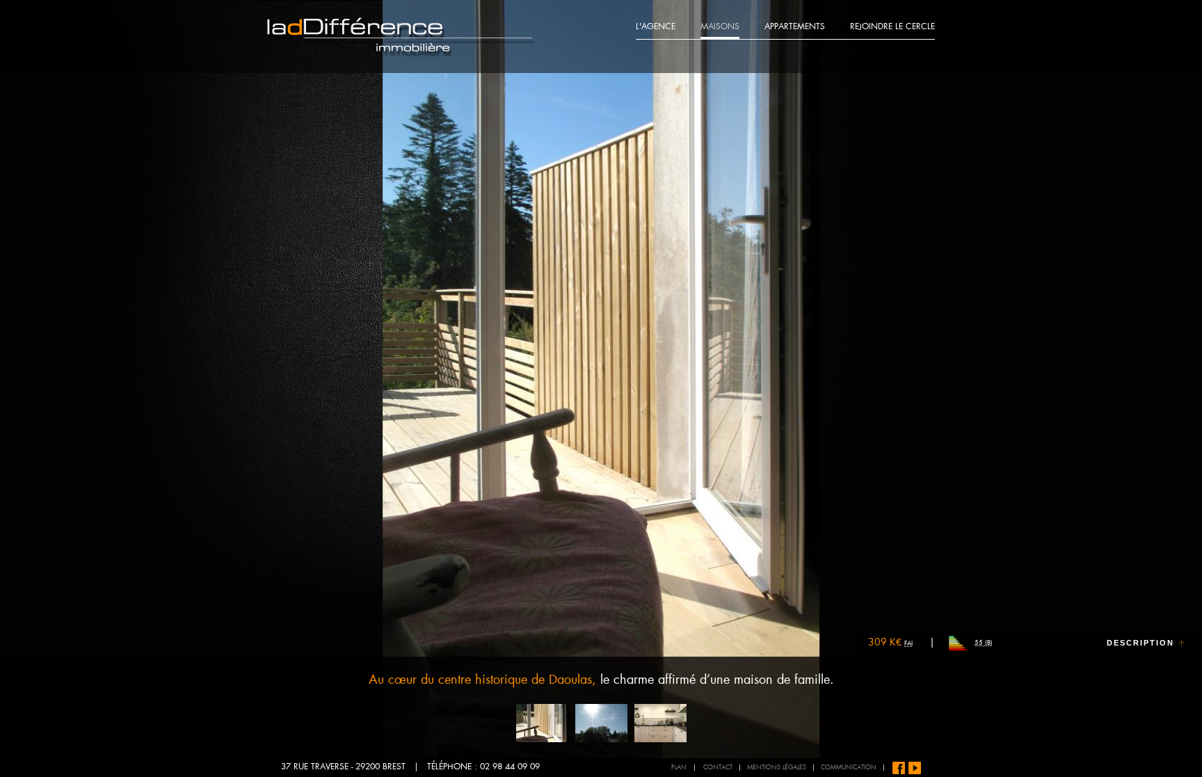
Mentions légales (776, 767)
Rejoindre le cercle (892, 27)
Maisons (719, 27)
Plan (679, 767)
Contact (717, 767)
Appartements (794, 27)
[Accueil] (401, 37)
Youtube (914, 768)
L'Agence (655, 27)
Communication (848, 767)
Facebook (898, 768)
